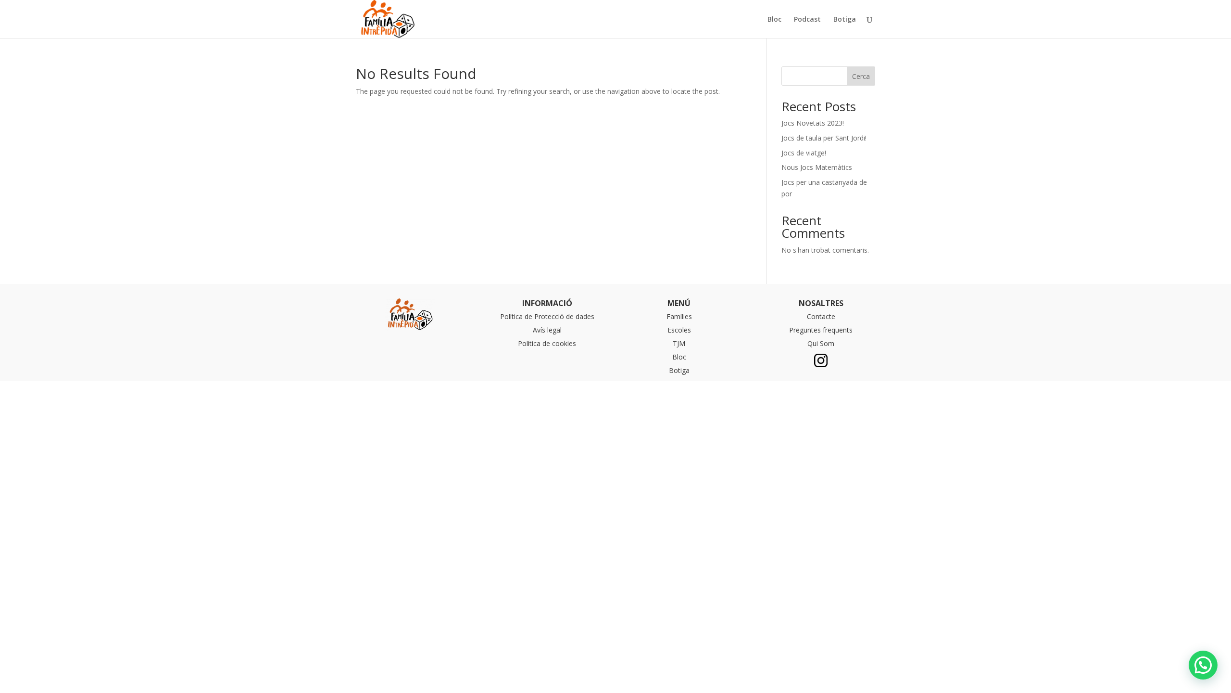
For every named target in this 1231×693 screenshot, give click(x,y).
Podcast (807, 20)
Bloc (774, 20)
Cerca (861, 76)
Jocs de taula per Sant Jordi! (824, 137)
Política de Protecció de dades (547, 316)
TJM (679, 343)
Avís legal (547, 329)
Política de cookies (547, 343)
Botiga (844, 20)
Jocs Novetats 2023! (812, 123)
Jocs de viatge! (803, 152)
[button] (1203, 665)
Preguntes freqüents (821, 329)
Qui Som (820, 343)
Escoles (679, 329)
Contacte (821, 316)
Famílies (679, 316)
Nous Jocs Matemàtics (816, 167)
